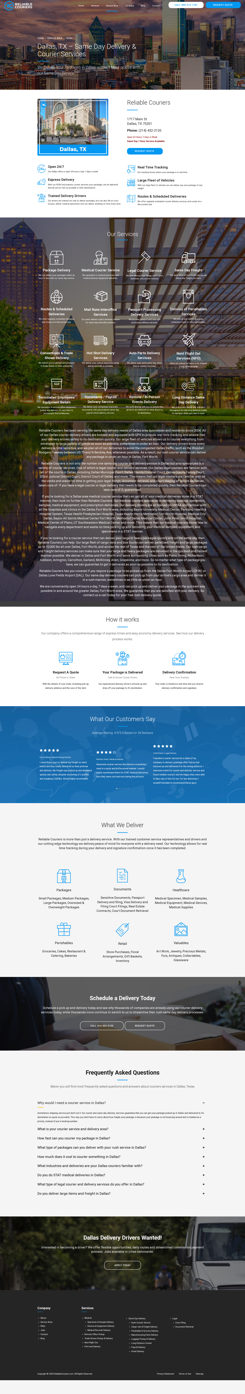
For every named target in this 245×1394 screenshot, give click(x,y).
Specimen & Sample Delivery (100, 1322)
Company (129, 5)
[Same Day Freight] (188, 258)
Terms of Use (185, 1374)
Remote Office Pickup (94, 1334)
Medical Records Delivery (98, 1330)
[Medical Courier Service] (100, 258)
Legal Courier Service (144, 271)
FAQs (43, 1326)
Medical (88, 1318)
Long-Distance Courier (141, 1343)
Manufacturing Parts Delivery (144, 1335)
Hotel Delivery (137, 1351)
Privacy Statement (165, 1374)
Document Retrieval (184, 1327)
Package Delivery (56, 270)
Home (81, 5)
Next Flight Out (91, 1342)
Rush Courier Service (141, 1323)
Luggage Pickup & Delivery (143, 1339)
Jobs (43, 1330)
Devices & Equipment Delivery (100, 1326)
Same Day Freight (188, 270)
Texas (69, 38)
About (43, 1318)
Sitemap (199, 1374)
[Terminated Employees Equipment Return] (56, 384)
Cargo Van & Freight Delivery (144, 1327)
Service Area (112, 5)
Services (95, 5)
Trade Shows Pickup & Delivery (99, 1338)
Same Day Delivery (136, 1318)
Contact (156, 5)
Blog (143, 5)
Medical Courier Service (101, 270)
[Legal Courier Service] (144, 257)
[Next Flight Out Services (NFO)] (188, 340)
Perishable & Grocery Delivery (144, 1331)
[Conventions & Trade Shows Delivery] (56, 341)
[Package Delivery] (56, 258)
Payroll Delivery (138, 1347)
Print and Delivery (92, 1346)
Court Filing (180, 1323)
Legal (174, 1318)
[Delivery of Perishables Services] (188, 297)
